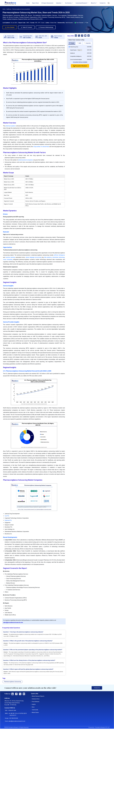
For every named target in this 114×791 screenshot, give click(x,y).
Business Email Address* (44, 388)
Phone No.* (40, 394)
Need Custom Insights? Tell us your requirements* (49, 399)
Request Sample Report (56, 412)
